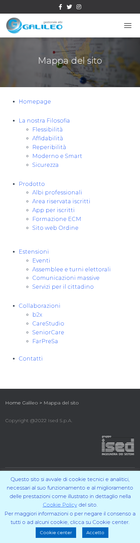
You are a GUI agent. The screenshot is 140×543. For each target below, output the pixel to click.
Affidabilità (47, 138)
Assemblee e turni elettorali (71, 269)
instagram (78, 8)
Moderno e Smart (57, 156)
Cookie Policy (60, 504)
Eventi (41, 260)
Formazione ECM (56, 219)
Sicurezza (45, 165)
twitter (69, 8)
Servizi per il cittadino (63, 287)
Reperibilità (49, 147)
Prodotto (32, 184)
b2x (37, 315)
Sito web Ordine (55, 228)
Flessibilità (47, 129)
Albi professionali (57, 192)
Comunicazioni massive (66, 278)
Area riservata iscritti (61, 201)
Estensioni (34, 252)
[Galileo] (36, 25)
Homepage (35, 101)
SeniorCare (48, 332)
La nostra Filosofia (44, 120)
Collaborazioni (39, 306)
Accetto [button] (95, 532)
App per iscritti (53, 210)
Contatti (31, 358)
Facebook (60, 8)
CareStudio (48, 323)
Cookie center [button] (56, 532)
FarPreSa (45, 341)
